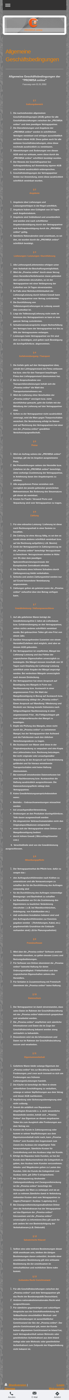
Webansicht (56, 1388)
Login (60, 1384)
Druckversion (17, 1384)
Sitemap (10, 1388)
